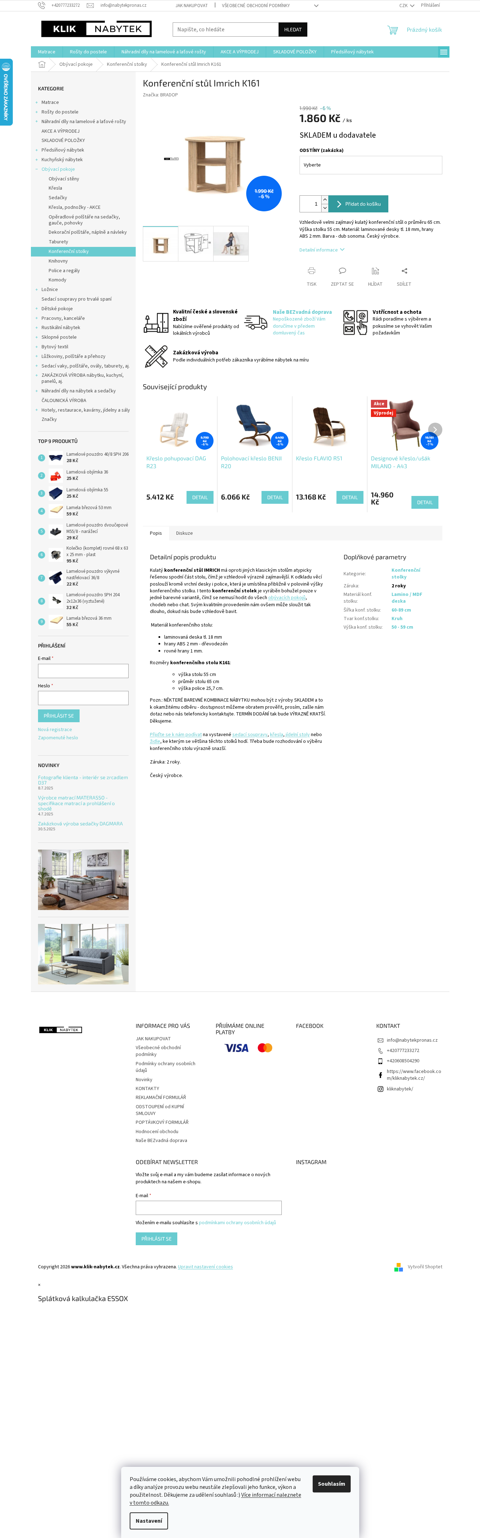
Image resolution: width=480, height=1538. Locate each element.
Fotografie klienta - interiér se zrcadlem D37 (83, 780)
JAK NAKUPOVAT (192, 5)
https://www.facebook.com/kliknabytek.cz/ (414, 1075)
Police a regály (64, 270)
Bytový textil (55, 346)
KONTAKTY (147, 1088)
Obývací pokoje (58, 169)
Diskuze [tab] (184, 533)
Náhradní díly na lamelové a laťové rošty (84, 121)
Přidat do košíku (363, 204)
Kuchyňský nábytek (62, 159)
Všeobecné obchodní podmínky (256, 5)
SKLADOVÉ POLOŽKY (63, 140)
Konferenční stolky (69, 251)
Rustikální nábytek (61, 327)
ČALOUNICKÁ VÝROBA (64, 400)
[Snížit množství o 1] (324, 208)
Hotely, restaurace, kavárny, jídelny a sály (86, 410)
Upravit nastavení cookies (205, 1266)
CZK (404, 5)
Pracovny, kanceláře (63, 318)
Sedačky (58, 197)
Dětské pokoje (57, 308)
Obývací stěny (64, 179)
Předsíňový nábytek (63, 150)
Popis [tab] (156, 533)
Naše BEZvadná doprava (161, 1140)
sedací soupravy (250, 734)
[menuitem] (47, 52)
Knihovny (58, 261)
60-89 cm (401, 610)
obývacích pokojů (287, 597)
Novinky (144, 1079)
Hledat (293, 29)
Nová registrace (55, 729)
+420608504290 (403, 1060)
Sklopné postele (59, 337)
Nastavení (149, 1521)
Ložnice (50, 289)
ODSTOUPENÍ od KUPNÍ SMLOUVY (160, 1110)
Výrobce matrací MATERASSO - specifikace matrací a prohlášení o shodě (76, 803)
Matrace (50, 102)
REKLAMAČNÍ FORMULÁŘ (161, 1097)
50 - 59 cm (402, 627)
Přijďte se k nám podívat (176, 734)
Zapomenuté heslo (58, 738)
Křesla (55, 188)
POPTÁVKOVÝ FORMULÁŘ (162, 1122)
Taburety (58, 241)
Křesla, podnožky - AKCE (75, 207)
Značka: (160, 95)
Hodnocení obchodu (157, 1131)
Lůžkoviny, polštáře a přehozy (74, 356)
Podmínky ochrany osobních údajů (165, 1067)
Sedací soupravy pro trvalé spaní (77, 299)
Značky (49, 419)
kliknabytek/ (400, 1089)
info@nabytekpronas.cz (412, 1040)
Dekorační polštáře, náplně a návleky (88, 232)
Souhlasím (331, 1484)
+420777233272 (403, 1050)
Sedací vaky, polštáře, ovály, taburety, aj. (86, 366)
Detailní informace (319, 250)
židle (155, 741)
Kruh (397, 618)
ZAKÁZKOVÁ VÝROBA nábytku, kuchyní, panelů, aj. (83, 378)
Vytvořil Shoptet (425, 1266)
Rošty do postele (60, 112)
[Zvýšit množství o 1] (324, 200)
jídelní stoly (298, 734)
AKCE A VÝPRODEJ (61, 131)
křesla (276, 734)
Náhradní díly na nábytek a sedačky (79, 391)
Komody (57, 280)
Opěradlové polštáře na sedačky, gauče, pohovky (84, 220)
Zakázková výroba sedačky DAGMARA (80, 823)
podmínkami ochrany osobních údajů (237, 1222)
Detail (200, 497)
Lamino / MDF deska (407, 598)
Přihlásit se (59, 716)
